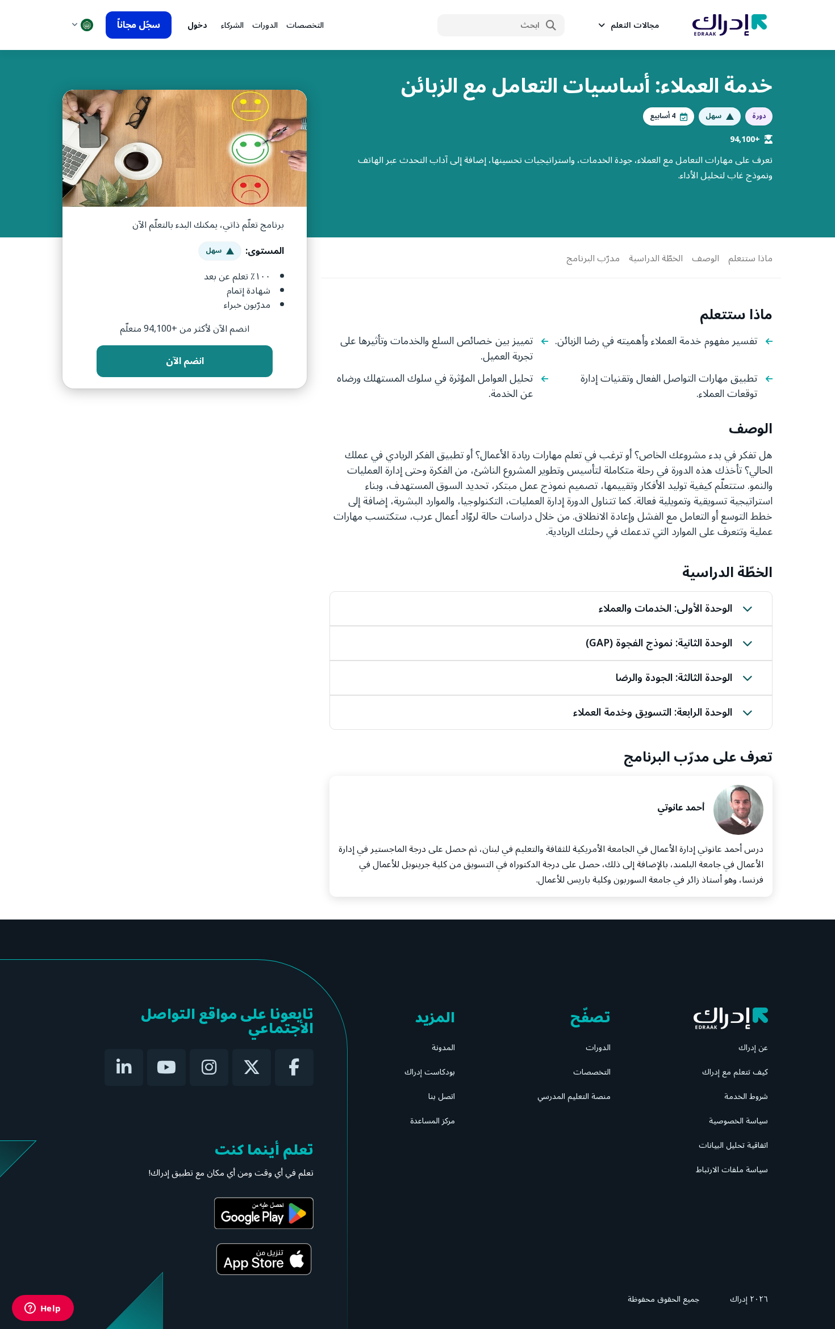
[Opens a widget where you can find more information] (42, 1309)
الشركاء (232, 25)
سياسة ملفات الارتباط (732, 1169)
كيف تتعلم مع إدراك (735, 1072)
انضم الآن (185, 361)
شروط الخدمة (746, 1096)
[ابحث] (551, 25)
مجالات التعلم (635, 25)
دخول (197, 25)
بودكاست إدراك (429, 1072)
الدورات (265, 25)
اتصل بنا (441, 1096)
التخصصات (305, 25)
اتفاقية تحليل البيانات (733, 1145)
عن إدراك (753, 1047)
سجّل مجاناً (138, 25)
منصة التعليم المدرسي (574, 1096)
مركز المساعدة (432, 1121)
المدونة (443, 1047)
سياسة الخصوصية (738, 1121)
